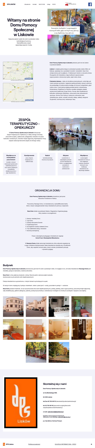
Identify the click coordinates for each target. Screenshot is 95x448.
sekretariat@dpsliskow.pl (55, 412)
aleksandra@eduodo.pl (64, 417)
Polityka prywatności (34, 444)
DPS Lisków (11, 4)
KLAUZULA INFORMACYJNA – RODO (65, 444)
